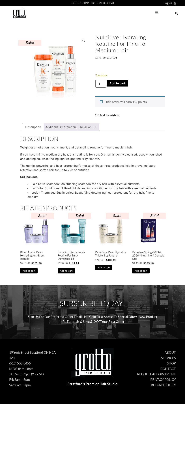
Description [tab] (33, 127)
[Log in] (175, 3)
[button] (156, 13)
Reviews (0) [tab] (88, 127)
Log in (168, 3)
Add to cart (117, 83)
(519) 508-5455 (20, 363)
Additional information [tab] (60, 127)
